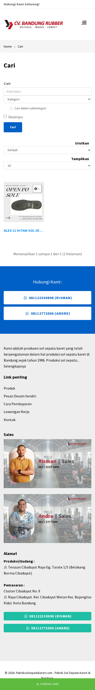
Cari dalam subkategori (30, 108)
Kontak (9, 419)
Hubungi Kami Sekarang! (21, 4)
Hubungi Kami (49, 684)
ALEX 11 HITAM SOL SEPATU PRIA (30, 230)
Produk (9, 388)
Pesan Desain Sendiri (20, 396)
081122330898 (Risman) (50, 297)
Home (8, 46)
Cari (20, 46)
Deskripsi (15, 117)
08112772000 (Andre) (50, 313)
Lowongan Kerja (16, 411)
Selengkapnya (15, 366)
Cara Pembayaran (18, 404)
